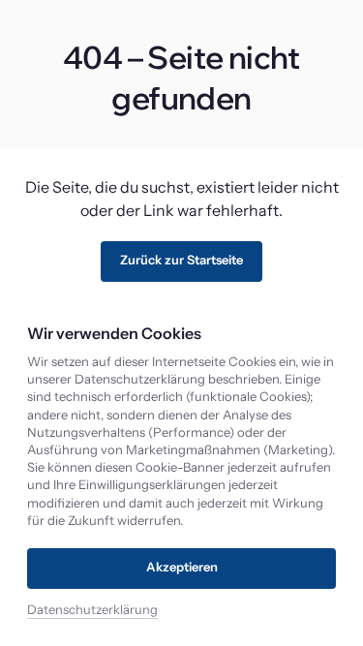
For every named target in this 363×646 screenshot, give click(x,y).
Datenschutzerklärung (92, 610)
